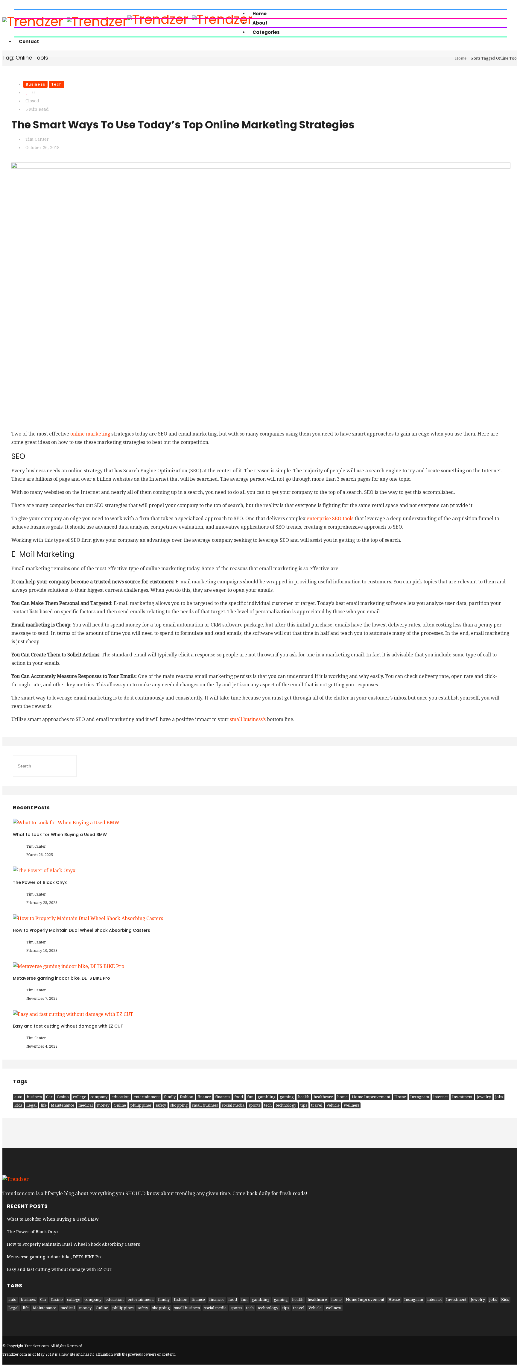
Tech (56, 84)
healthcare (323, 1097)
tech (268, 1105)
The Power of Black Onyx (40, 882)
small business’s (248, 719)
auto (18, 1097)
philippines (140, 1105)
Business (35, 84)
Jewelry (484, 1097)
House (400, 1097)
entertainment (147, 1097)
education (121, 1097)
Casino (63, 1097)
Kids (18, 1105)
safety (161, 1105)
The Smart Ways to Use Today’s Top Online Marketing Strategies (183, 124)
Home (460, 58)
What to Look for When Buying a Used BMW (60, 835)
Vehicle (333, 1105)
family (170, 1097)
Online (120, 1105)
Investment (462, 1097)
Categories (266, 32)
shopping (179, 1105)
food (238, 1097)
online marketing (90, 434)
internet (440, 1097)
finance (204, 1097)
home (342, 1097)
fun (250, 1097)
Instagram (419, 1097)
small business (205, 1105)
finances (222, 1097)
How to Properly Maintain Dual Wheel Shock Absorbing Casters (81, 930)
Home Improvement (371, 1097)
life (44, 1105)
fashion (186, 1097)
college (79, 1097)
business (34, 1097)
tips (303, 1105)
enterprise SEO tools (330, 518)
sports (254, 1105)
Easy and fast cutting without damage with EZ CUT (68, 1026)
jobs (499, 1097)
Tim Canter (37, 139)
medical (85, 1105)
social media (233, 1105)
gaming (287, 1097)
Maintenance (62, 1105)
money (103, 1105)
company (98, 1097)
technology (286, 1105)
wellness (351, 1105)
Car (49, 1097)
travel (316, 1105)
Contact (29, 41)
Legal (31, 1105)
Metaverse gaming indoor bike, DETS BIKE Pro (61, 978)
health (303, 1097)
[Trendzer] (15, 1179)
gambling (267, 1097)
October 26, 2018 (42, 147)
